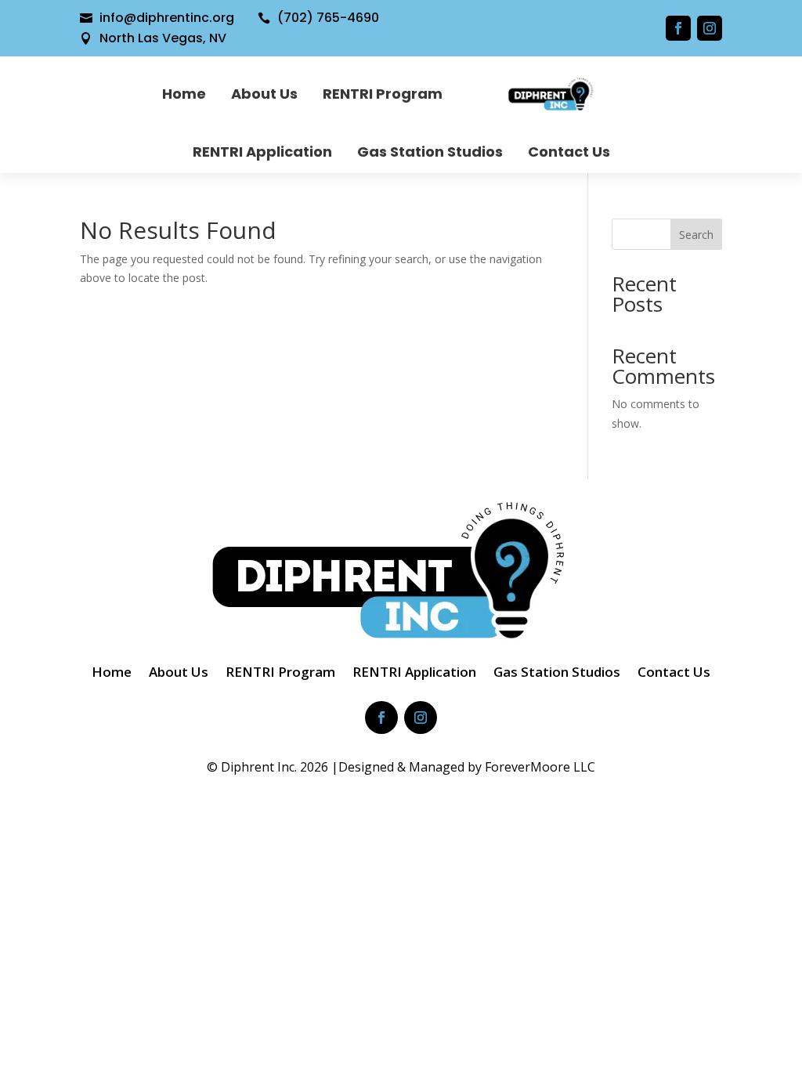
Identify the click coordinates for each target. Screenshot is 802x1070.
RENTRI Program (383, 93)
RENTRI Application (262, 151)
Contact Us (569, 151)
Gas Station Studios (430, 151)
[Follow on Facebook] (678, 28)
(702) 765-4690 (328, 18)
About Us (264, 93)
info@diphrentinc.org (166, 18)
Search (696, 234)
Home (184, 93)
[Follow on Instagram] (709, 28)
